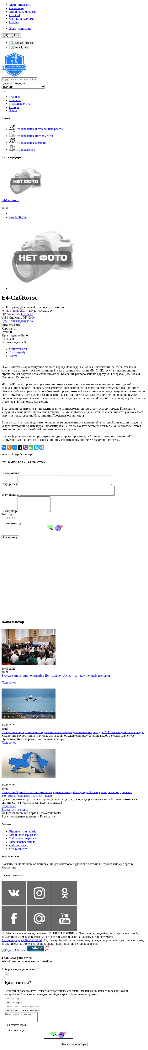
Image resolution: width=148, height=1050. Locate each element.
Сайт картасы (18, 845)
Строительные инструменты (34, 135)
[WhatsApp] (31, 447)
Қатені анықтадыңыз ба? (18, 321)
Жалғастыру (10, 537)
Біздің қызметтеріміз (22, 831)
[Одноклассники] (9, 447)
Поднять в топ (11, 324)
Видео (13, 110)
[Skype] (36, 447)
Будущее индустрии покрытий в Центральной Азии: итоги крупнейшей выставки (56, 675)
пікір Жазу (20, 310)
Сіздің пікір (9, 511)
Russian (28, 42)
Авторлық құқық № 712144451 (22, 940)
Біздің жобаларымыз (22, 835)
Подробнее (9, 682)
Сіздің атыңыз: (11, 473)
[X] (20, 447)
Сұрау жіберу (18, 848)
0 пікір (6, 310)
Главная (14, 96)
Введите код (13, 523)
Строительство (25, 149)
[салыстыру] (3, 208)
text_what (27, 314)
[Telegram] (41, 447)
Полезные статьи (20, 103)
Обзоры (14, 107)
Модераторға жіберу (74, 1044)
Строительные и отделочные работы (39, 129)
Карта (13, 355)
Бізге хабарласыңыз (22, 841)
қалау (32, 310)
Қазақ (24, 47)
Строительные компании (31, 142)
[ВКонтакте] (4, 447)
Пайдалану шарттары (23, 838)
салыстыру (45, 310)
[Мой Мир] (14, 447)
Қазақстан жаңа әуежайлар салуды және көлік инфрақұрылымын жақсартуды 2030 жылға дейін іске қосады (73, 732)
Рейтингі (7, 514)
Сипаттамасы (18, 349)
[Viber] (25, 447)
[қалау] (6, 208)
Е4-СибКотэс (10, 200)
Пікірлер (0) (17, 352)
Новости (15, 100)
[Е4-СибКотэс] (43, 288)
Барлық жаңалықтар (15, 809)
